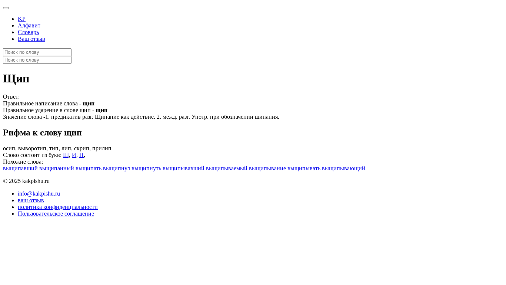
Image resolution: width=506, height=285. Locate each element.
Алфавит (29, 25)
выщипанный (56, 168)
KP (22, 19)
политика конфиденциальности (58, 207)
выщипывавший (183, 168)
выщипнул (116, 168)
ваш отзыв (31, 200)
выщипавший (20, 168)
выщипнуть (146, 168)
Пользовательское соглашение (56, 213)
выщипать (88, 168)
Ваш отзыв (31, 39)
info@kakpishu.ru (39, 193)
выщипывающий (343, 168)
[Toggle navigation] (6, 8)
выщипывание (267, 168)
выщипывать (303, 168)
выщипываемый (226, 168)
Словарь (28, 32)
